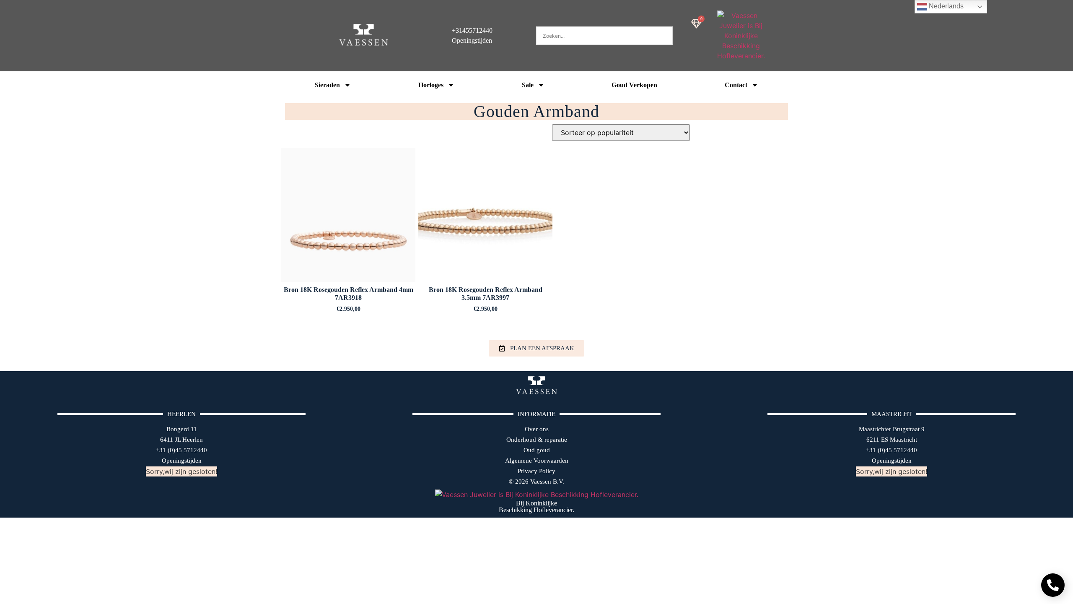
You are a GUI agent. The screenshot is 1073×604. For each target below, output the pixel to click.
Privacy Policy (536, 471)
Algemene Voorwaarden (536, 460)
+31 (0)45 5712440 (181, 450)
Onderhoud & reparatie (536, 439)
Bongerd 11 (181, 429)
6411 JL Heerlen (181, 439)
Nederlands (945, 6)
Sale (528, 85)
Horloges (430, 85)
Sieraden (327, 85)
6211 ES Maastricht (891, 439)
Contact (736, 85)
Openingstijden (182, 460)
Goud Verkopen (634, 85)
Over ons (537, 429)
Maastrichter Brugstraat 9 (892, 429)
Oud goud (537, 450)
